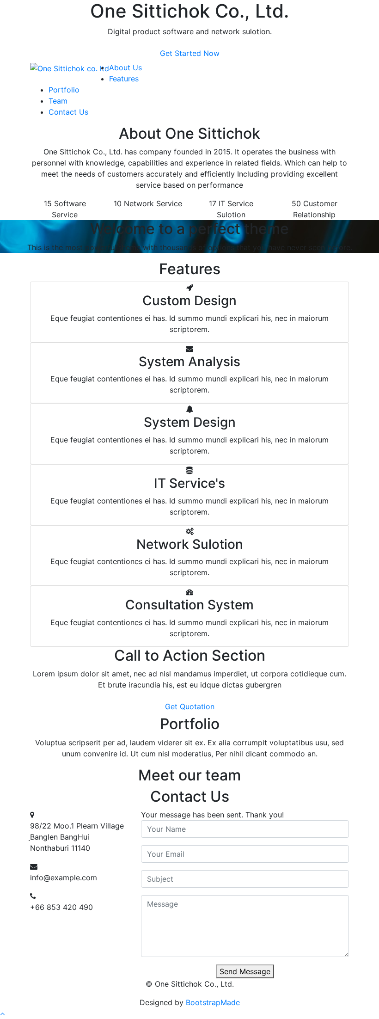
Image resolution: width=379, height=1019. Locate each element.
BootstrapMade (213, 1002)
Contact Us (68, 112)
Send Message (245, 971)
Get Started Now (190, 53)
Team (58, 100)
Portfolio (64, 89)
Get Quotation (189, 706)
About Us (125, 67)
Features (124, 78)
